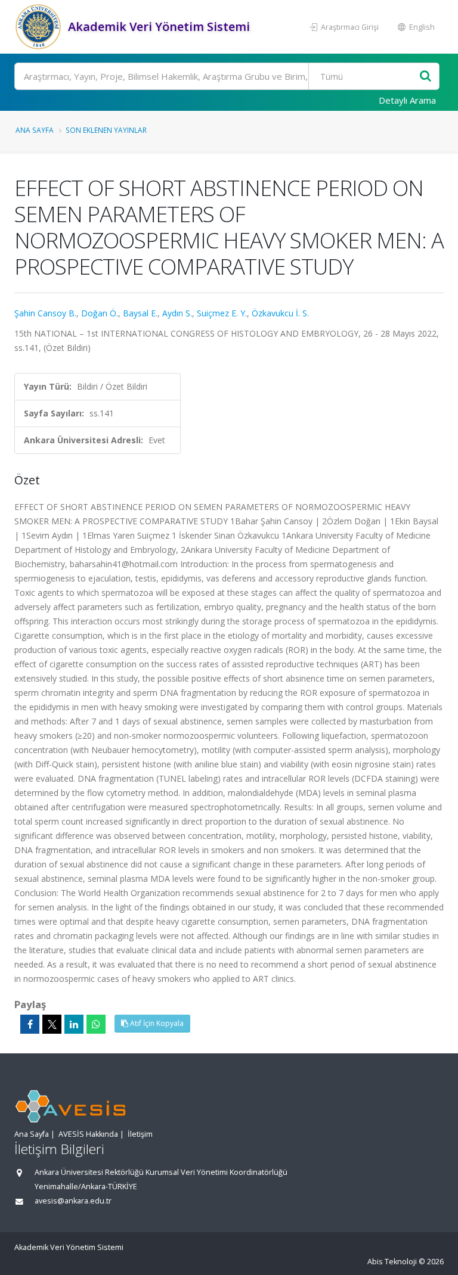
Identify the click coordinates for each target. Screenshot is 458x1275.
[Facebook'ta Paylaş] (29, 1024)
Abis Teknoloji (392, 1262)
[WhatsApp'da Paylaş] (96, 1024)
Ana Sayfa (35, 130)
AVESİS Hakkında (88, 1134)
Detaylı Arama (407, 100)
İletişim (140, 1134)
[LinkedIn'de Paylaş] (73, 1024)
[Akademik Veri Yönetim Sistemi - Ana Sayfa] (39, 27)
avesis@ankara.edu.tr (73, 1201)
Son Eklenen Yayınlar (106, 130)
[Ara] (425, 76)
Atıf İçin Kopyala (156, 1023)
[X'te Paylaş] (51, 1024)
